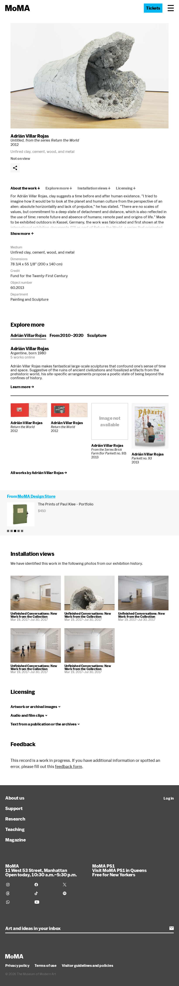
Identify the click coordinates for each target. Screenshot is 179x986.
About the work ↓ (25, 188)
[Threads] (17, 893)
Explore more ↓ (58, 188)
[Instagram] (17, 884)
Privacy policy (17, 965)
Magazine (15, 839)
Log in (169, 798)
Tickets (153, 8)
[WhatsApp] (17, 902)
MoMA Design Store (36, 496)
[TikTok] (46, 893)
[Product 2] (11, 531)
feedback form (68, 766)
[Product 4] (18, 531)
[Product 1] (8, 531)
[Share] (15, 167)
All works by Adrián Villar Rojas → (38, 472)
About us (14, 797)
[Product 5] (22, 531)
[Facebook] (46, 884)
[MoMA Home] (17, 8)
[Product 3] (15, 531)
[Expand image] (89, 75)
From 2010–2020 (67, 335)
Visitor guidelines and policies (87, 965)
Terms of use (45, 965)
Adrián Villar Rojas (29, 135)
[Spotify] (74, 893)
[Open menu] (171, 8)
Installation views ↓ (94, 188)
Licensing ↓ (126, 188)
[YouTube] (46, 902)
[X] (74, 884)
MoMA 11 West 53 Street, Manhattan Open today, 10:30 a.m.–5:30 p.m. (41, 870)
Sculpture (97, 335)
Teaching (14, 829)
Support (14, 808)
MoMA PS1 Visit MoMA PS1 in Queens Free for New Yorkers (119, 870)
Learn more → (22, 387)
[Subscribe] (171, 928)
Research (15, 818)
